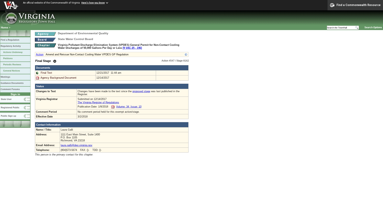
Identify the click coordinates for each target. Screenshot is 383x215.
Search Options (373, 27)
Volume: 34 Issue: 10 (128, 106)
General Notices (11, 70)
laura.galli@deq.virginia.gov (76, 145)
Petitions (8, 58)
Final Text (46, 72)
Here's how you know (93, 2)
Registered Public (10, 107)
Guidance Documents (12, 83)
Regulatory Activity (11, 46)
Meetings (5, 77)
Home (4, 27)
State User (6, 99)
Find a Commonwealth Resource (359, 5)
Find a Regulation (10, 40)
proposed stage (141, 91)
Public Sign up (8, 116)
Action (39, 54)
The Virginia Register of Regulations (98, 102)
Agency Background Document (58, 77)
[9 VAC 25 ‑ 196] (132, 47)
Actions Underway (13, 52)
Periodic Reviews (12, 64)
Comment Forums (10, 89)
